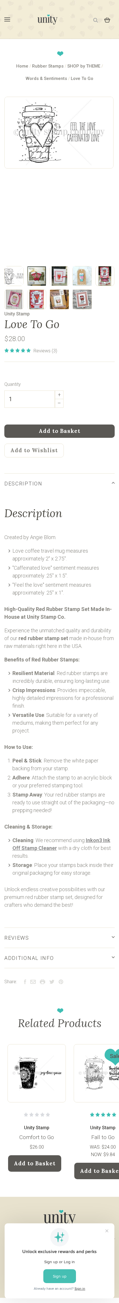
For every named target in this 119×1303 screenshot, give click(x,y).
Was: (96, 1147)
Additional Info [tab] (29, 958)
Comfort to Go (36, 1137)
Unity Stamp (17, 314)
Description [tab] (23, 484)
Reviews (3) (45, 351)
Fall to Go (103, 1137)
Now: (97, 1154)
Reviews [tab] (16, 938)
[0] (107, 19)
